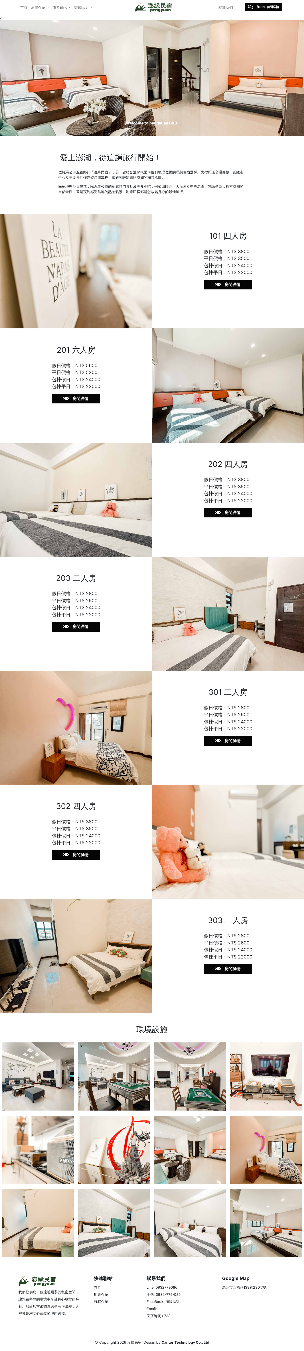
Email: (152, 1308)
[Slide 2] (140, 129)
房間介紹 (38, 7)
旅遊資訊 (60, 7)
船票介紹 (101, 1294)
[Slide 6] (172, 129)
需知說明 (81, 7)
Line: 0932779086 (162, 1287)
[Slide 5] (164, 129)
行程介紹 (101, 1301)
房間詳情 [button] (233, 284)
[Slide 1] (132, 129)
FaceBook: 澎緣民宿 (163, 1301)
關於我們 (226, 7)
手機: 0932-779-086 (164, 1294)
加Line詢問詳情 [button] (268, 7)
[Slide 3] (148, 129)
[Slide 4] (156, 129)
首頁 (23, 7)
